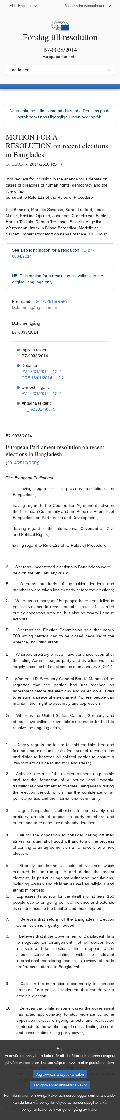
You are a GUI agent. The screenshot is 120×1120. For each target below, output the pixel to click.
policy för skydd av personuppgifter (69, 1102)
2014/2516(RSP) (51, 301)
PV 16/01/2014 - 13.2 (41, 393)
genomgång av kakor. (80, 1109)
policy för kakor (34, 1109)
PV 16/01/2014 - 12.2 (41, 371)
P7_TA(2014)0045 (38, 409)
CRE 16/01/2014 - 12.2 (43, 377)
